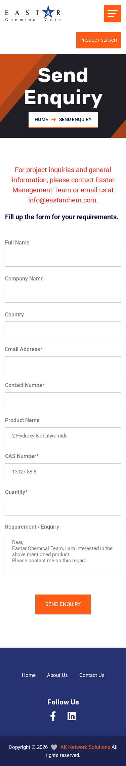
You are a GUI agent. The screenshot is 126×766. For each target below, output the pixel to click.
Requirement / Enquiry (32, 527)
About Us (57, 675)
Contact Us (91, 675)
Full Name (17, 242)
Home (41, 119)
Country (14, 314)
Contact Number (24, 385)
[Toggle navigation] (112, 13)
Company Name (24, 278)
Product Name (22, 420)
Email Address (23, 349)
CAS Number (22, 456)
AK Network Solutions (85, 747)
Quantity (16, 492)
